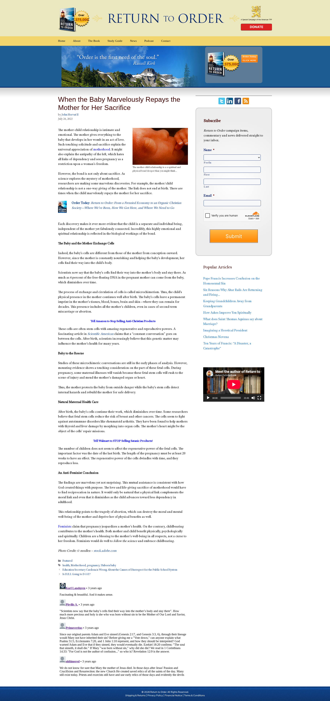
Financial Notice (173, 695)
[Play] (208, 398)
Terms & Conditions (194, 695)
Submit (234, 236)
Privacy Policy (155, 695)
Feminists (64, 526)
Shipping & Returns (135, 695)
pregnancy (93, 565)
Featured (67, 561)
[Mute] (253, 398)
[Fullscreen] (259, 398)
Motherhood (78, 565)
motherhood (101, 149)
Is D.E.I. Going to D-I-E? (76, 574)
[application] (233, 384)
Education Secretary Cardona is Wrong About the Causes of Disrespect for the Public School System (119, 570)
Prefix (207, 163)
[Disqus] (123, 629)
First (206, 175)
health (66, 565)
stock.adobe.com (105, 551)
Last (206, 187)
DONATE (256, 27)
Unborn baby (108, 565)
